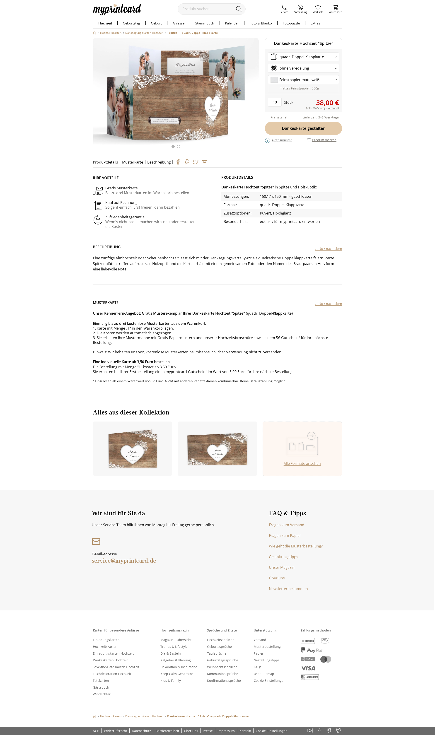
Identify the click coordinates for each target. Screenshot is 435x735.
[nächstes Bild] (254, 95)
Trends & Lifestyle (174, 646)
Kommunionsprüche (222, 674)
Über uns (277, 578)
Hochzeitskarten (105, 646)
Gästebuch (101, 687)
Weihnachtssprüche (222, 667)
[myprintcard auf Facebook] (320, 731)
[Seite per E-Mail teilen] (204, 162)
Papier (258, 653)
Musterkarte (132, 162)
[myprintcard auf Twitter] (339, 731)
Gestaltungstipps (283, 556)
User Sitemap (264, 674)
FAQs (257, 667)
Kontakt (245, 731)
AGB (96, 731)
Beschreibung (159, 162)
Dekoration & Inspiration (179, 667)
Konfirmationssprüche (224, 680)
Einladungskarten (106, 640)
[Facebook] (178, 162)
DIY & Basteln (170, 653)
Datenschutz (141, 731)
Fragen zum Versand (286, 524)
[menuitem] (284, 9)
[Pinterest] (187, 162)
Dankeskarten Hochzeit (110, 660)
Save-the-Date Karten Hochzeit (116, 667)
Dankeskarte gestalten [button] (303, 128)
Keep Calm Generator (176, 674)
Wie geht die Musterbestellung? (296, 546)
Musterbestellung (267, 646)
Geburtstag (131, 23)
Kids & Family (170, 680)
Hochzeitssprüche (220, 640)
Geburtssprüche (219, 646)
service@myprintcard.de (124, 560)
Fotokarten (101, 680)
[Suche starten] (238, 8)
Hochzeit (105, 23)
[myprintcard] (117, 14)
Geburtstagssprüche (222, 660)
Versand (260, 640)
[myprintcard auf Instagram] (310, 731)
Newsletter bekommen (288, 588)
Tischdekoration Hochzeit (112, 674)
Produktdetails (105, 162)
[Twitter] (195, 162)
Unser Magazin (282, 567)
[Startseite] (94, 33)
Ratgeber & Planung (175, 660)
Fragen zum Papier (285, 535)
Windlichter (102, 694)
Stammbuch (204, 23)
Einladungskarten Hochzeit (113, 653)
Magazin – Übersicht (175, 640)
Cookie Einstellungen (269, 680)
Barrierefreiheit (167, 731)
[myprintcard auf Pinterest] (329, 731)
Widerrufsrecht (115, 731)
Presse (208, 731)
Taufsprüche (216, 653)
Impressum (226, 731)
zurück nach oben (328, 248)
